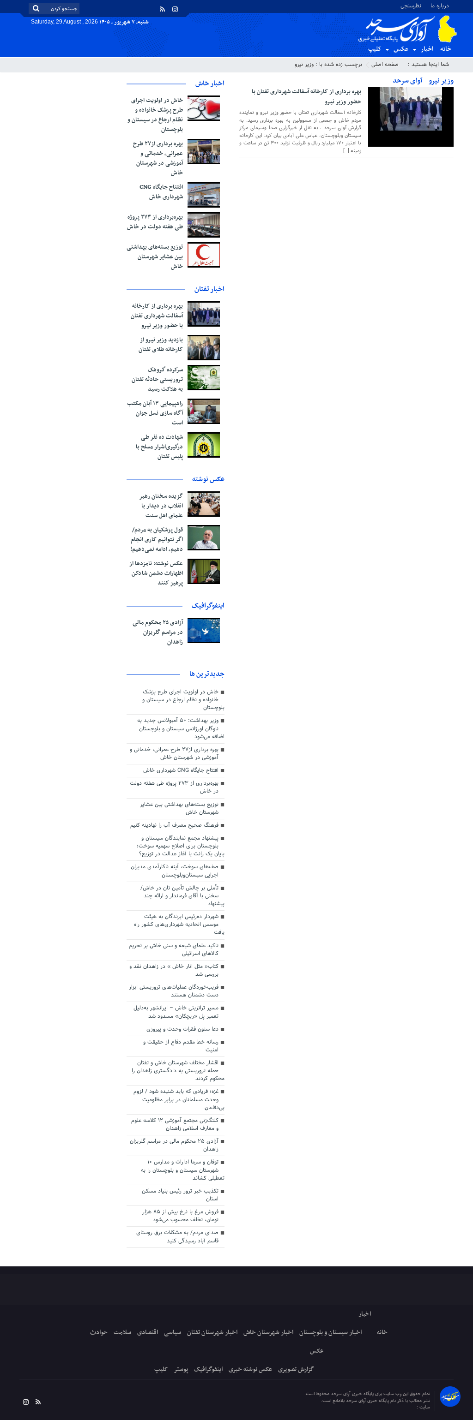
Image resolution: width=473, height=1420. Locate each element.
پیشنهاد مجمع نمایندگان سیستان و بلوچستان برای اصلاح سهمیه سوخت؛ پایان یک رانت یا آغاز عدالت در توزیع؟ (180, 846)
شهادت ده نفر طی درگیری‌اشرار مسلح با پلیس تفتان (159, 447)
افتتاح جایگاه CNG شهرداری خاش (161, 192)
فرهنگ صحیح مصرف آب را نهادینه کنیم (174, 825)
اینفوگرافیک (208, 1369)
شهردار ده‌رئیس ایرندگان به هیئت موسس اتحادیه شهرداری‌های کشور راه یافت (179, 924)
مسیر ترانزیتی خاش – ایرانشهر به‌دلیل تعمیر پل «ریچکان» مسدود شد (175, 1011)
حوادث (99, 1332)
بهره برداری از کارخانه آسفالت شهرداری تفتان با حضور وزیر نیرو (306, 97)
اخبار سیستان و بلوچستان (330, 1332)
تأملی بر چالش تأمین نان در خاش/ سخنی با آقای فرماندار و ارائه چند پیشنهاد (182, 895)
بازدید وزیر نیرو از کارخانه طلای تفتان (161, 345)
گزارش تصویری (296, 1369)
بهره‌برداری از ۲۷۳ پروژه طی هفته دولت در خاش (155, 222)
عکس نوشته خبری (250, 1369)
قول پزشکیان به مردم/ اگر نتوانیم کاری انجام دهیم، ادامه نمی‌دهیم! (156, 540)
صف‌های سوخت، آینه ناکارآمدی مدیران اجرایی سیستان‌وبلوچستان (174, 870)
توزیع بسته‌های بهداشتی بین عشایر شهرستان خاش (155, 257)
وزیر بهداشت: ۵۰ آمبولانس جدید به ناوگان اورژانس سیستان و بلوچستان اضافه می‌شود (180, 728)
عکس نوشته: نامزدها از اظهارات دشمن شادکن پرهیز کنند (156, 573)
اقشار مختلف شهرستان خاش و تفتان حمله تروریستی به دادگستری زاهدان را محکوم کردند (178, 1070)
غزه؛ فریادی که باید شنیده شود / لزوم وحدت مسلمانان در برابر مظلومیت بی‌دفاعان (178, 1099)
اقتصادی (147, 1332)
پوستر (181, 1369)
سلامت (122, 1332)
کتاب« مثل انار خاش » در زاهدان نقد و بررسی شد (173, 970)
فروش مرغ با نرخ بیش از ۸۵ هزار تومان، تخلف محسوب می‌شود (180, 1215)
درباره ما (440, 5)
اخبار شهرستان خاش (268, 1332)
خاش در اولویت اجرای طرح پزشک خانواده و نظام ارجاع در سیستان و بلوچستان (155, 115)
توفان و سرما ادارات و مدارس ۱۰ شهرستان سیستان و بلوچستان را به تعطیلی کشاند (182, 1169)
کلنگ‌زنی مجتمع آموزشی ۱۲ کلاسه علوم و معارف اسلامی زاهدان (174, 1124)
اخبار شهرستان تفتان (212, 1332)
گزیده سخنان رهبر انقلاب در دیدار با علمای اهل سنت (161, 506)
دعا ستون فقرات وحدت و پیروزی (182, 1029)
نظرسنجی (410, 5)
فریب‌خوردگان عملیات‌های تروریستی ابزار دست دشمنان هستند (173, 991)
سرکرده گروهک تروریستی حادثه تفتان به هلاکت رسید (157, 379)
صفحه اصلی (385, 64)
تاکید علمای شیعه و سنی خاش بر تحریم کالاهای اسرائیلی (173, 949)
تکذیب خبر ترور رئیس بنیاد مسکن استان (180, 1195)
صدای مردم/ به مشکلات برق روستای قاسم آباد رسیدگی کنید (177, 1236)
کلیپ (374, 49)
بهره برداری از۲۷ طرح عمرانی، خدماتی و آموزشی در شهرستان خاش (158, 158)
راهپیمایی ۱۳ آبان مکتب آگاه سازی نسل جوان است (155, 413)
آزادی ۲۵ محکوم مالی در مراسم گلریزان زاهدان (158, 632)
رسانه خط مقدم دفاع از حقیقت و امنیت (180, 1046)
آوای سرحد (406, 1407)
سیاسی (172, 1332)
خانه (445, 49)
